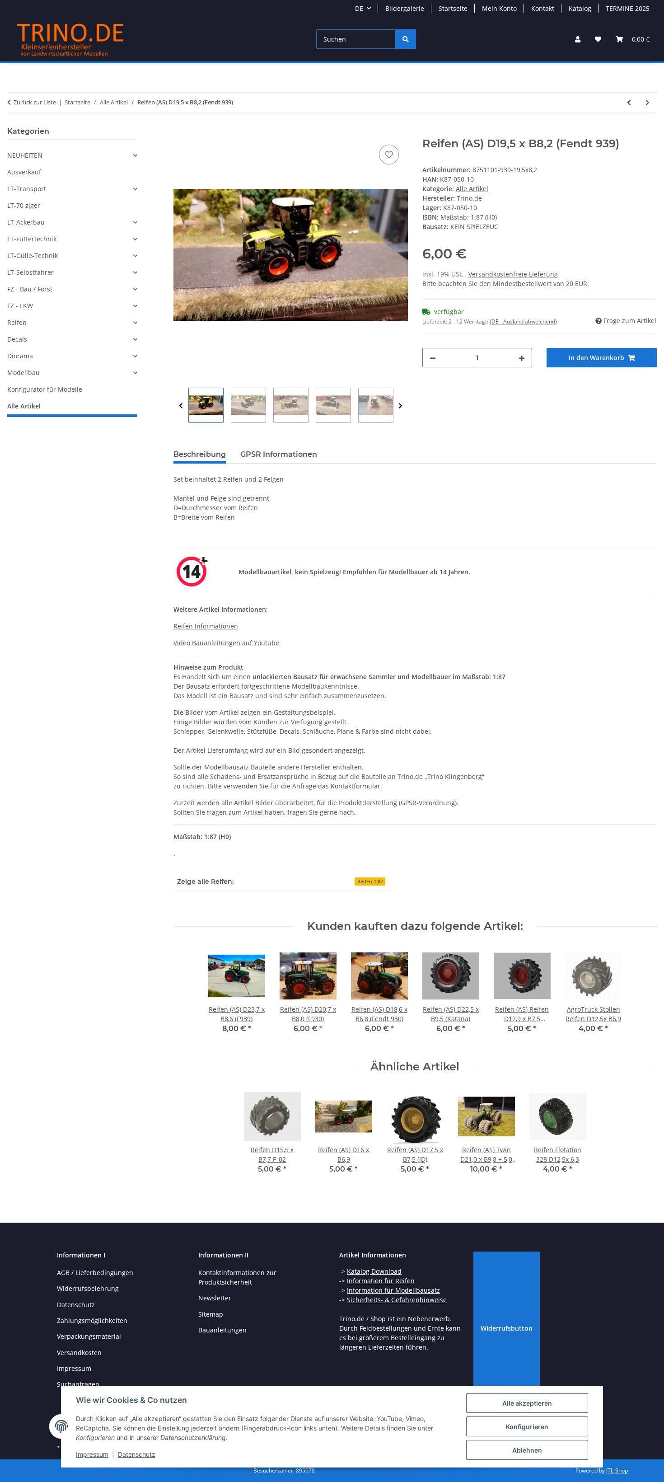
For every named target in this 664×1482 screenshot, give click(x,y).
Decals (17, 339)
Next (400, 406)
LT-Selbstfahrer (30, 272)
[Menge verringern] (433, 357)
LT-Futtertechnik (31, 238)
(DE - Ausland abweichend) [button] (523, 321)
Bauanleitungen (222, 1330)
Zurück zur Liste (35, 102)
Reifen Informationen (205, 626)
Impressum (92, 1454)
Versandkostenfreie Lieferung (513, 274)
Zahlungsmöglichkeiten (92, 1320)
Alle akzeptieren (527, 1403)
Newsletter (214, 1298)
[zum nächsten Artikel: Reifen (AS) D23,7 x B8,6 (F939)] (647, 102)
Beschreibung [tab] (199, 454)
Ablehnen (527, 1450)
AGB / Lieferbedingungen (95, 1272)
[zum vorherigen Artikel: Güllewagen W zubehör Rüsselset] (629, 102)
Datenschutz (136, 1454)
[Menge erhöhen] (522, 357)
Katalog (580, 8)
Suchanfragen (78, 1384)
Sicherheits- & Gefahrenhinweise (397, 1299)
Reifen (17, 322)
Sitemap (210, 1314)
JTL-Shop (617, 1470)
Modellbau (23, 372)
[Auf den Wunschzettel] (389, 154)
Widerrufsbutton (507, 1328)
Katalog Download (374, 1271)
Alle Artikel (472, 188)
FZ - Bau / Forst (29, 289)
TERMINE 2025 (628, 8)
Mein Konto (499, 8)
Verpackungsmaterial (89, 1336)
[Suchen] (405, 39)
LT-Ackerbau (26, 222)
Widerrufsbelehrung (88, 1288)
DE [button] (359, 8)
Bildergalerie (404, 8)
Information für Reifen (381, 1280)
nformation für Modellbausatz (394, 1290)
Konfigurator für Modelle (44, 389)
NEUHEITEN (24, 155)
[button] (578, 39)
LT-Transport (26, 188)
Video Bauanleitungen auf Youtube (226, 642)
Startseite (453, 8)
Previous (180, 406)
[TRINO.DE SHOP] (70, 39)
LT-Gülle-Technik (32, 255)
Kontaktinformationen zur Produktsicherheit (237, 1277)
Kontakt (542, 8)
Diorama (20, 356)
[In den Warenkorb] (180, 132)
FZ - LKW (20, 305)
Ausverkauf (24, 172)
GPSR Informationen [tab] (278, 454)
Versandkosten (79, 1352)
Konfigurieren (527, 1426)
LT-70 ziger (23, 205)
